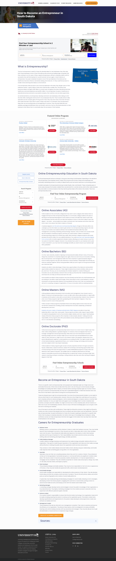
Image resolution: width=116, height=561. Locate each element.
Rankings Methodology (51, 543)
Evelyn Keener (95, 33)
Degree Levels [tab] (26, 174)
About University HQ (50, 537)
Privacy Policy (48, 550)
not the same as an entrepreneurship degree (64, 226)
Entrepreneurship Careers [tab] (26, 181)
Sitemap (47, 548)
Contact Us (48, 545)
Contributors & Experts (51, 539)
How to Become (76, 537)
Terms (47, 552)
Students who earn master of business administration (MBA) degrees (60, 310)
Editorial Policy (49, 541)
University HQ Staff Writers (29, 33)
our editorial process (94, 34)
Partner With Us (49, 546)
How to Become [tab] (26, 178)
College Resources (77, 539)
